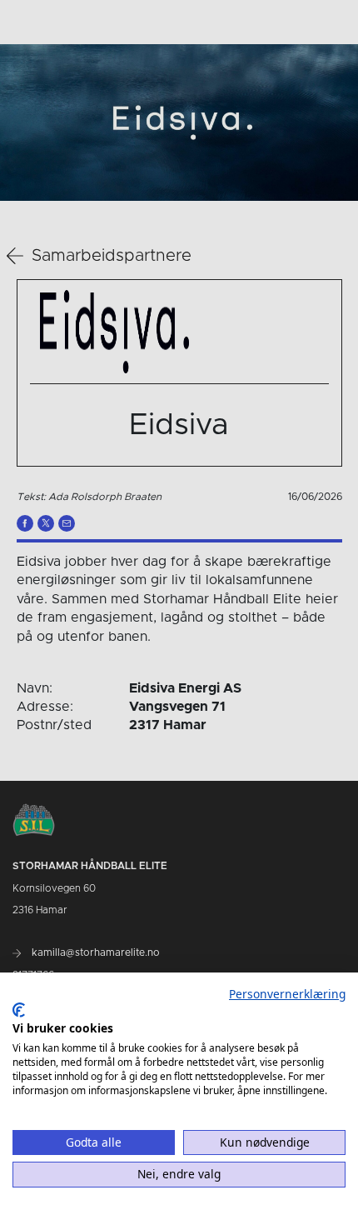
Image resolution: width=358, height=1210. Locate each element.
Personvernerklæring (287, 994)
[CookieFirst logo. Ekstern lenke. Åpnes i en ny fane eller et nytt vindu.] (18, 1010)
